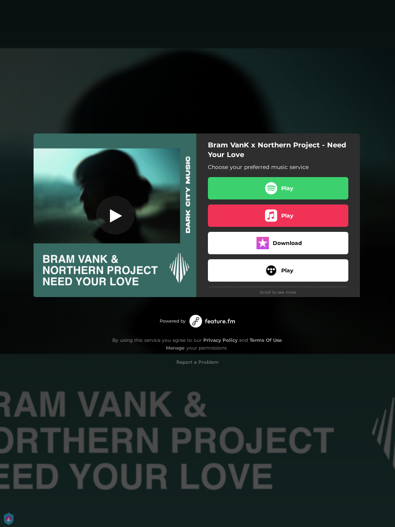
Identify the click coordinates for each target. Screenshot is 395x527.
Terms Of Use (266, 340)
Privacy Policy (220, 340)
